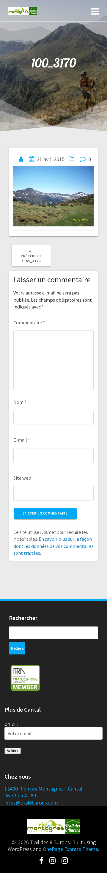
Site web (22, 478)
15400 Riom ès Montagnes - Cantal (43, 788)
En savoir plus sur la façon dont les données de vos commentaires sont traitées (53, 546)
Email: (11, 723)
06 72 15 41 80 (20, 795)
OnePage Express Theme (70, 849)
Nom (19, 402)
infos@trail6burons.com (31, 802)
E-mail (21, 440)
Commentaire (29, 322)
